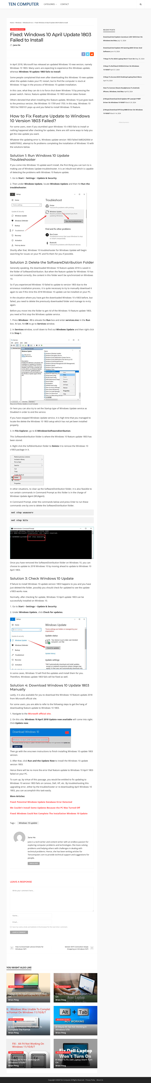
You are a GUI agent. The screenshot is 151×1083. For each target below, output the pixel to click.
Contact (64, 4)
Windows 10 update (28, 823)
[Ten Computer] (23, 4)
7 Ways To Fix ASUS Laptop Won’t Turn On (27, 995)
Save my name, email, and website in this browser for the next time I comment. (40, 927)
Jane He (16, 45)
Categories (49, 4)
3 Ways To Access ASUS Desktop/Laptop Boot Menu (122, 77)
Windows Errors (17, 29)
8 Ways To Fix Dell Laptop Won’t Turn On (73, 1061)
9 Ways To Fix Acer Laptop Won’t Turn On (74, 995)
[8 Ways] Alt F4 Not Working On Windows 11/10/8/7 (24, 1061)
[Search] (141, 4)
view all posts (33, 863)
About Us (99, 1080)
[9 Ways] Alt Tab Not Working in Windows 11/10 (71, 1028)
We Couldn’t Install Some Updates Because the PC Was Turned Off (45, 807)
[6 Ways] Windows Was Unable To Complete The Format (25, 1028)
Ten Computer (65, 1080)
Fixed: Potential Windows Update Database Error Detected (41, 802)
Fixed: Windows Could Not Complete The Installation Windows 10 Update (49, 813)
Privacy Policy (90, 1080)
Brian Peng (13, 1000)
